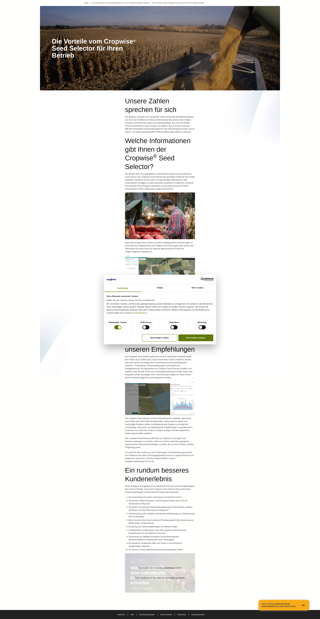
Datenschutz (181, 614)
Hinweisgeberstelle (197, 614)
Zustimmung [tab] (122, 288)
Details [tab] (160, 288)
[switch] (146, 327)
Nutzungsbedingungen (147, 614)
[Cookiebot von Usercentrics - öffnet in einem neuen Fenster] (203, 279)
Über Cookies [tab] (198, 288)
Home (86, 3)
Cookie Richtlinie (166, 614)
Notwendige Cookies (159, 338)
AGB (132, 614)
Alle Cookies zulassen (196, 338)
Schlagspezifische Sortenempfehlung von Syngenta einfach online (120, 3)
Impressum (121, 614)
